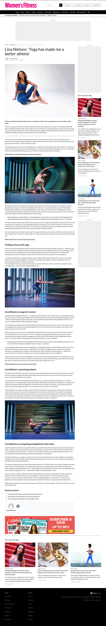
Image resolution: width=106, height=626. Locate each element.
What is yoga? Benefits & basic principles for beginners (26, 154)
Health (34, 12)
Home (18, 12)
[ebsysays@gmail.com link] (18, 506)
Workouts (65, 12)
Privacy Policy (8, 608)
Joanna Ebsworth (13, 58)
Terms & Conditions (9, 604)
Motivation (48, 12)
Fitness (28, 12)
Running (72, 12)
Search (60, 5)
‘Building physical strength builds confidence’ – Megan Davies (37, 15)
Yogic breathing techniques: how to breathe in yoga (23, 499)
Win (89, 12)
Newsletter (97, 5)
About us (87, 5)
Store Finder (8, 619)
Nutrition (40, 12)
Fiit (21, 121)
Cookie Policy (8, 611)
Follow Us (67, 5)
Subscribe (78, 5)
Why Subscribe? (81, 12)
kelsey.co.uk (98, 600)
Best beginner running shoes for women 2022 (23, 364)
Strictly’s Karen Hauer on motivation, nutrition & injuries (25, 494)
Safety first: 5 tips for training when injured (22, 239)
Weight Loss (57, 12)
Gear (22, 12)
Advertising (7, 596)
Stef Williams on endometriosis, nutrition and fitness (24, 496)
